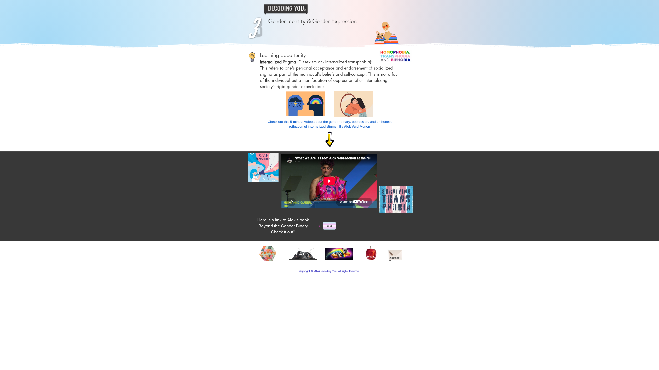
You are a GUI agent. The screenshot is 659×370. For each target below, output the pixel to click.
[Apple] (371, 254)
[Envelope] (395, 253)
